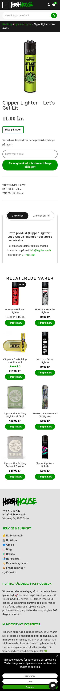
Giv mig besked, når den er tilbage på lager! (30, 165)
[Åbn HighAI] (53, 686)
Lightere (19, 24)
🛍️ (8, 554)
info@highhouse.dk (40, 250)
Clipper (20, 193)
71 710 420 (28, 254)
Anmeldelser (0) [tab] (41, 215)
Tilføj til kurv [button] (15, 322)
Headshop (7, 24)
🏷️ (14, 563)
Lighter (28, 24)
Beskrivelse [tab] (18, 215)
